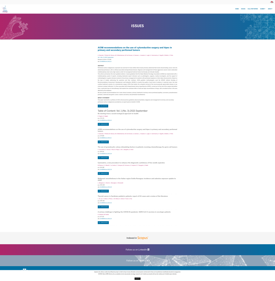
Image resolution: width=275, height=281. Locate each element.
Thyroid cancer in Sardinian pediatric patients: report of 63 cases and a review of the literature (133, 196)
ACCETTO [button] (137, 278)
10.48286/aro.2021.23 (106, 218)
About (270, 8)
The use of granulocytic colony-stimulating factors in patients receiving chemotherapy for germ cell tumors (137, 147)
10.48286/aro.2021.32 (106, 202)
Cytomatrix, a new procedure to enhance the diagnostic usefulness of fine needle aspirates (131, 163)
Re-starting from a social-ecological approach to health (118, 113)
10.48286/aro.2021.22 (106, 120)
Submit (262, 8)
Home (237, 8)
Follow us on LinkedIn (136, 250)
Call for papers (253, 8)
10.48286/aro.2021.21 (105, 61)
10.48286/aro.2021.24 (106, 153)
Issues (243, 8)
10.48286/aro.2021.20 (106, 187)
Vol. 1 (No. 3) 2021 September (106, 57)
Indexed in (132, 238)
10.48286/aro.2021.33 (106, 169)
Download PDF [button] (104, 124)
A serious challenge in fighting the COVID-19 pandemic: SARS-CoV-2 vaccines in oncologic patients (134, 212)
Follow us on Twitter (136, 261)
